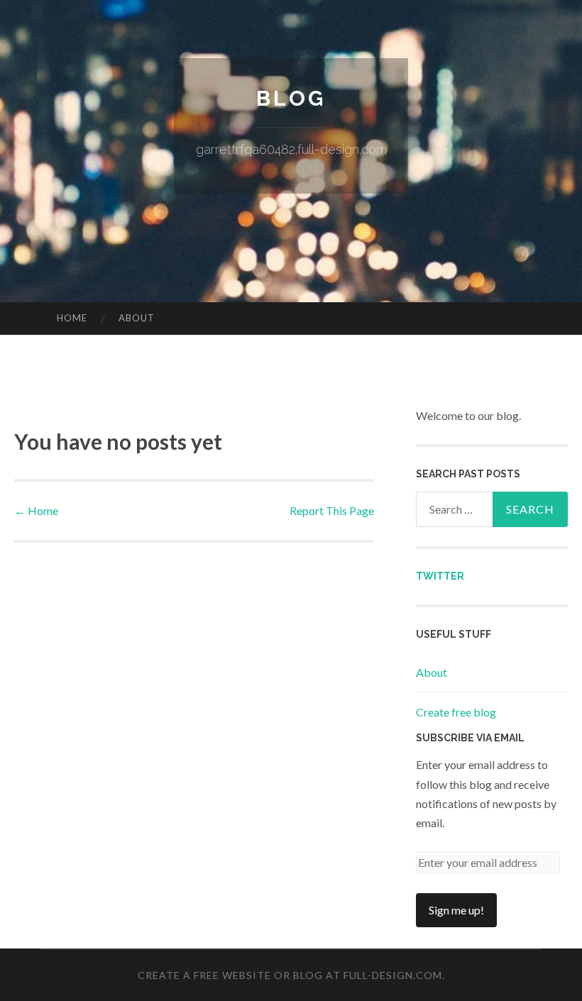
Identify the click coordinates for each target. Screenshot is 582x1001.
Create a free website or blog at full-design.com (290, 975)
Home (72, 317)
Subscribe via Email (470, 737)
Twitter (440, 576)
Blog (291, 98)
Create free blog (456, 712)
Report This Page (332, 510)
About (137, 317)
